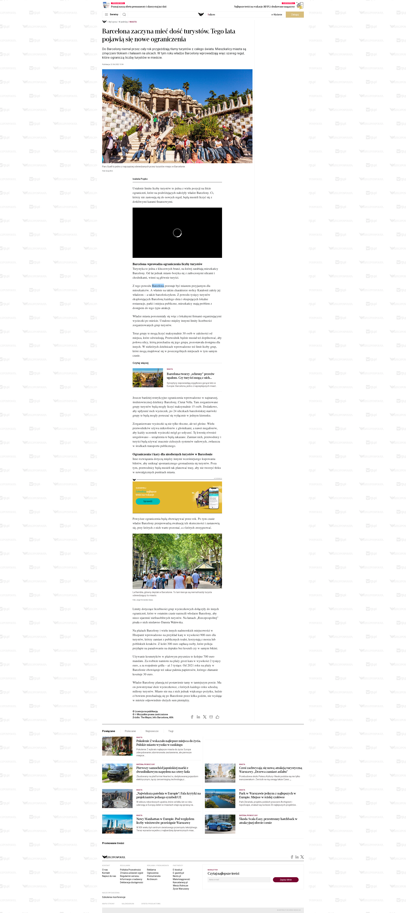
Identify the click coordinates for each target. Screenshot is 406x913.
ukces (211, 14)
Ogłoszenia (152, 873)
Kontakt (106, 873)
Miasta (133, 22)
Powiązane (108, 731)
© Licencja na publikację (145, 711)
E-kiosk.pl (177, 869)
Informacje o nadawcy (131, 879)
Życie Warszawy (181, 888)
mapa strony (108, 904)
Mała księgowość (181, 879)
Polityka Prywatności (130, 869)
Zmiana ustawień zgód (131, 873)
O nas (105, 869)
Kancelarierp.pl (180, 882)
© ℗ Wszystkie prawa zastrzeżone (150, 714)
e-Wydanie (277, 14)
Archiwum (152, 879)
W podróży (123, 22)
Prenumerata (153, 876)
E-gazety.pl (178, 873)
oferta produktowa (150, 904)
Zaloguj (295, 14)
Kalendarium (128, 904)
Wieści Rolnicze (180, 885)
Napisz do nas (109, 876)
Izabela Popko (140, 179)
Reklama (151, 869)
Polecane (130, 731)
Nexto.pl (177, 876)
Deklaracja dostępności (131, 882)
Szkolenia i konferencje (113, 897)
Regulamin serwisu (129, 876)
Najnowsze (152, 731)
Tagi (170, 731)
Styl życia (112, 22)
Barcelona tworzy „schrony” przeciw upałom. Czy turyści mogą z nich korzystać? (190, 376)
